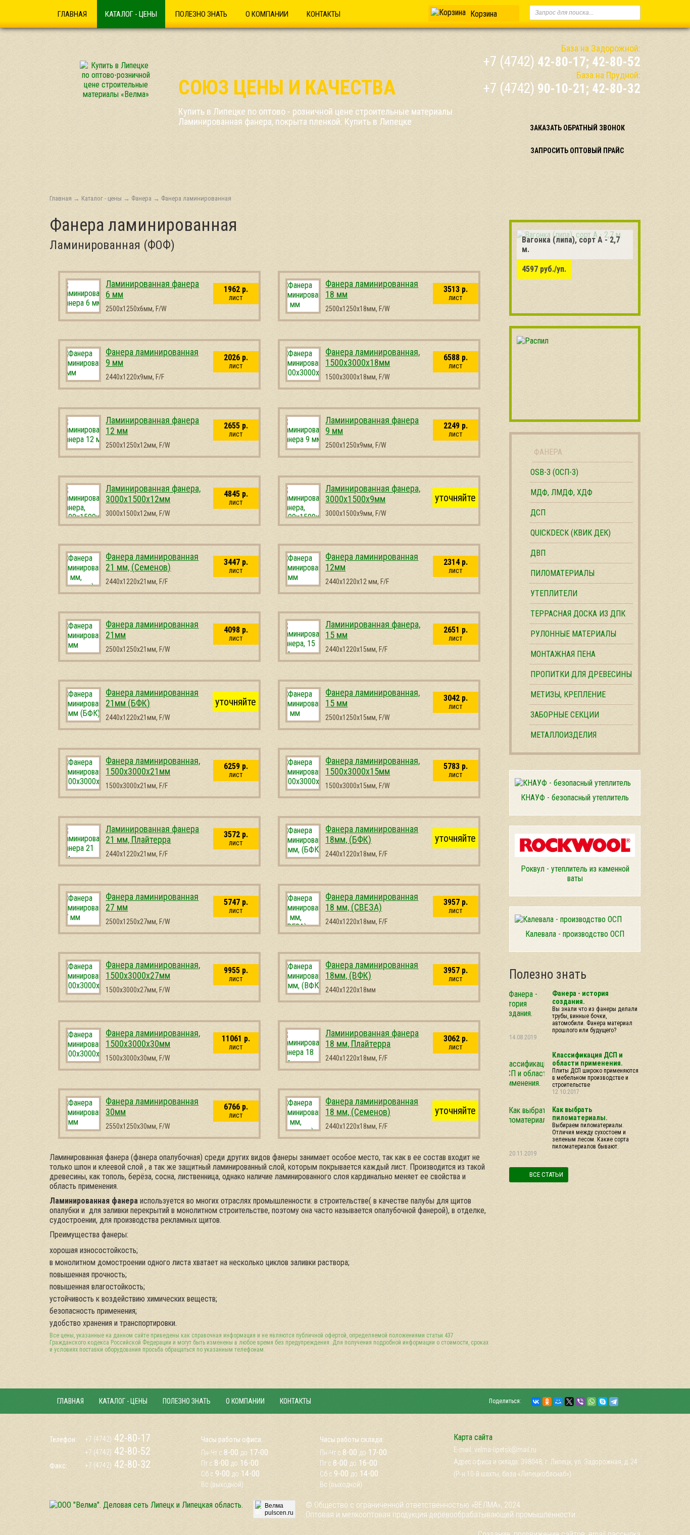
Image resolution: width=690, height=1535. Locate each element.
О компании (266, 14)
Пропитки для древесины (581, 674)
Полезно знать (201, 14)
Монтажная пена (563, 654)
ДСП (538, 512)
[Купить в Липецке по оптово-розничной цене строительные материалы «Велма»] (116, 94)
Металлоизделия (563, 735)
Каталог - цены (131, 14)
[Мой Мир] (558, 1401)
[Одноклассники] (547, 1401)
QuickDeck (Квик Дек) (570, 533)
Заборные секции (564, 714)
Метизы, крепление (568, 694)
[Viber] (580, 1401)
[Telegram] (613, 1401)
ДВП (538, 553)
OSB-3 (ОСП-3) (554, 472)
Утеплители (553, 593)
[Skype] (602, 1401)
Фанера (141, 198)
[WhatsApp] (591, 1401)
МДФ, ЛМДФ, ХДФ (561, 492)
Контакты (323, 14)
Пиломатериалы (562, 573)
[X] (569, 1401)
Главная (72, 14)
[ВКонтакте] (535, 1401)
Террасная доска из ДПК (577, 613)
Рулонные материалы (573, 634)
